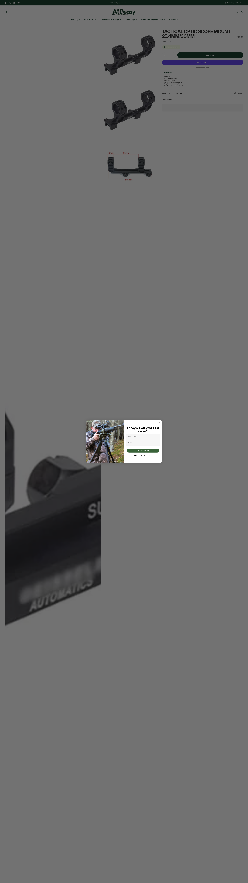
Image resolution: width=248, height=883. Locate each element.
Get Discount (143, 450)
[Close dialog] (160, 422)
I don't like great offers (143, 455)
